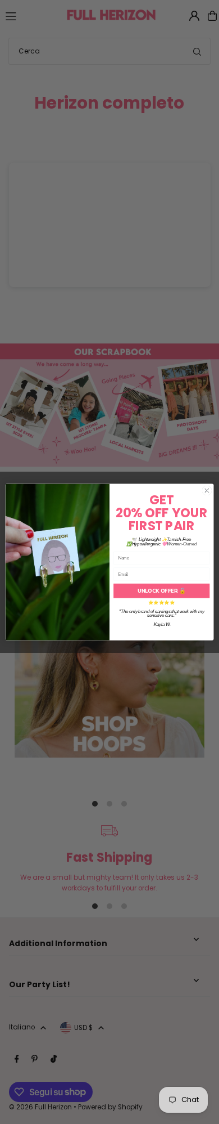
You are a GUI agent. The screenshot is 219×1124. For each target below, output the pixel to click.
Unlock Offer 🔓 (162, 590)
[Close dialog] (207, 490)
